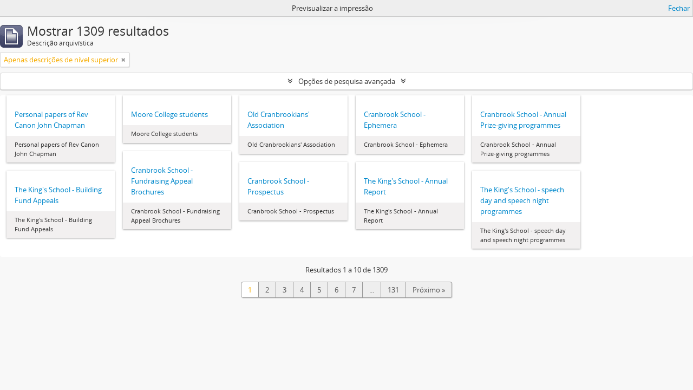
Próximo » (429, 290)
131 (393, 290)
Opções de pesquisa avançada (346, 81)
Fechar (679, 8)
